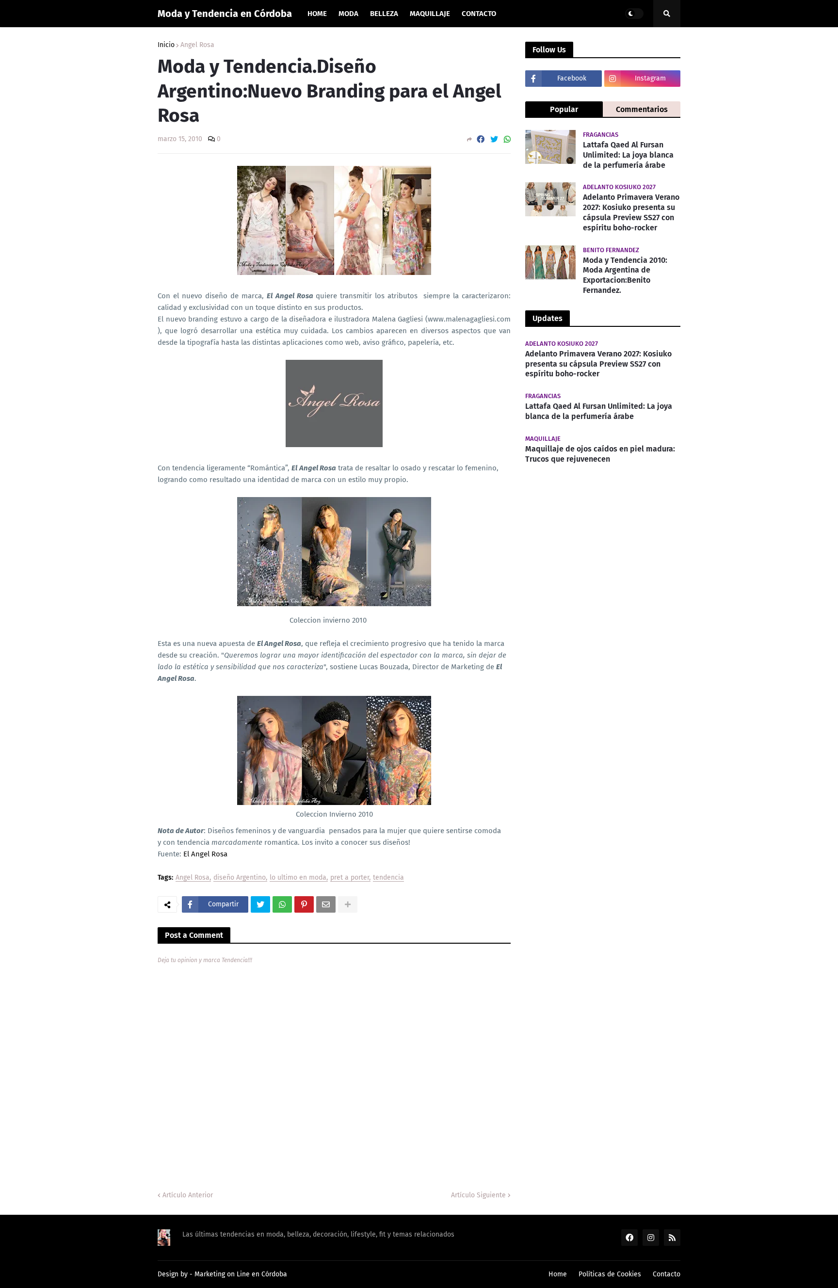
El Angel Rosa (205, 854)
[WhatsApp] (507, 139)
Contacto (666, 1274)
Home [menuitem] (317, 13)
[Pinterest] (304, 904)
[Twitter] (494, 139)
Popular (564, 109)
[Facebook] (480, 139)
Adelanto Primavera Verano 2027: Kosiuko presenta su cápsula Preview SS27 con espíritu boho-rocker (631, 212)
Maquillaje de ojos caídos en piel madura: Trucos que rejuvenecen (600, 454)
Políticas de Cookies (610, 1274)
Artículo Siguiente (478, 1195)
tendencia (388, 878)
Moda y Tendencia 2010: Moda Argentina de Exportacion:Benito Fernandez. (625, 275)
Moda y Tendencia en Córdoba (225, 13)
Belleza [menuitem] (384, 13)
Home (557, 1274)
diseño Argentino (239, 878)
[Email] (326, 904)
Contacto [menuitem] (479, 13)
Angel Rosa (197, 45)
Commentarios (642, 109)
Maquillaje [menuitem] (430, 13)
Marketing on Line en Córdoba (240, 1274)
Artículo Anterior (187, 1195)
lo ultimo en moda (298, 878)
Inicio (166, 45)
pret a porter (349, 878)
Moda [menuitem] (348, 13)
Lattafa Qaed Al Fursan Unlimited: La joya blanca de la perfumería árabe (628, 155)
